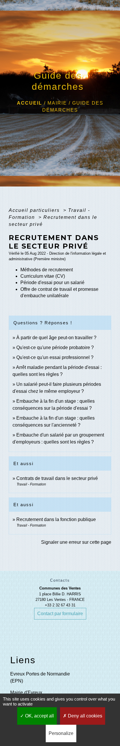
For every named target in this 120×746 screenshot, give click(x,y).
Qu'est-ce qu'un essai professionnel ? (54, 357)
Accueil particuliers (35, 210)
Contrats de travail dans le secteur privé (57, 478)
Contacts (60, 580)
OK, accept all (39, 715)
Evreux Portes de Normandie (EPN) (40, 677)
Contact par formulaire (60, 613)
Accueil (29, 103)
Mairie (57, 103)
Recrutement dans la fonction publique (56, 519)
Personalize (61, 733)
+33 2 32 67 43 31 (60, 605)
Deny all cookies (84, 715)
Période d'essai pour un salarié (52, 282)
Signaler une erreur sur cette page (76, 542)
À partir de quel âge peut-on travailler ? (56, 337)
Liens (23, 660)
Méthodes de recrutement (46, 269)
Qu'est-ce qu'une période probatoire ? (55, 347)
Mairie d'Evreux (26, 692)
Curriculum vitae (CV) (42, 276)
